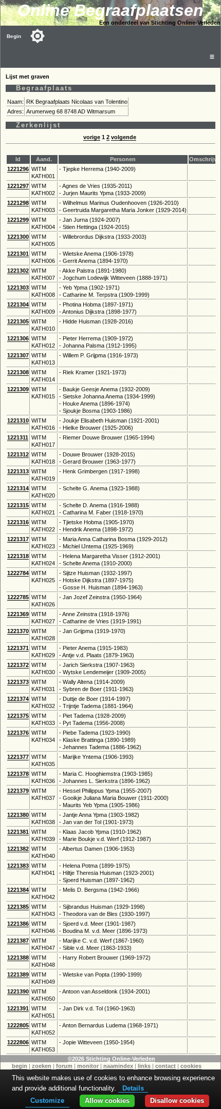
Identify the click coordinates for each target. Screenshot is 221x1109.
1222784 (18, 573)
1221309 (18, 389)
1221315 (18, 505)
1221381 (18, 832)
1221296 (18, 169)
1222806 (18, 1042)
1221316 (18, 522)
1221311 (17, 437)
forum (64, 1066)
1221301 (18, 254)
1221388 (18, 957)
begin (19, 1066)
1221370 (18, 631)
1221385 (18, 907)
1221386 (18, 924)
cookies (190, 1066)
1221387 (18, 941)
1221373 (18, 682)
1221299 (18, 220)
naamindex (118, 1066)
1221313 (18, 471)
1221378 (18, 774)
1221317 (18, 539)
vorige (91, 137)
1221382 (18, 849)
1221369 (18, 614)
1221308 (18, 372)
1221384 (18, 890)
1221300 (18, 237)
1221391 (18, 1008)
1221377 (18, 757)
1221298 (18, 203)
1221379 (18, 791)
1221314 (18, 488)
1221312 (18, 454)
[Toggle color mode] (37, 36)
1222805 (18, 1025)
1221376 (18, 733)
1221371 (18, 648)
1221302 (18, 270)
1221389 (18, 974)
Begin (14, 36)
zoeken (41, 1066)
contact (165, 1066)
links (144, 1066)
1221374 (18, 699)
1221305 (18, 321)
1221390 (18, 991)
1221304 (18, 304)
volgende (123, 137)
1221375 (18, 716)
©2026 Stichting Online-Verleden (111, 1059)
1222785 (18, 597)
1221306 (18, 338)
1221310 (18, 420)
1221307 (18, 355)
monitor (88, 1066)
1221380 (18, 815)
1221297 (18, 186)
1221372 (18, 665)
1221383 (18, 866)
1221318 (18, 556)
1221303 (18, 287)
